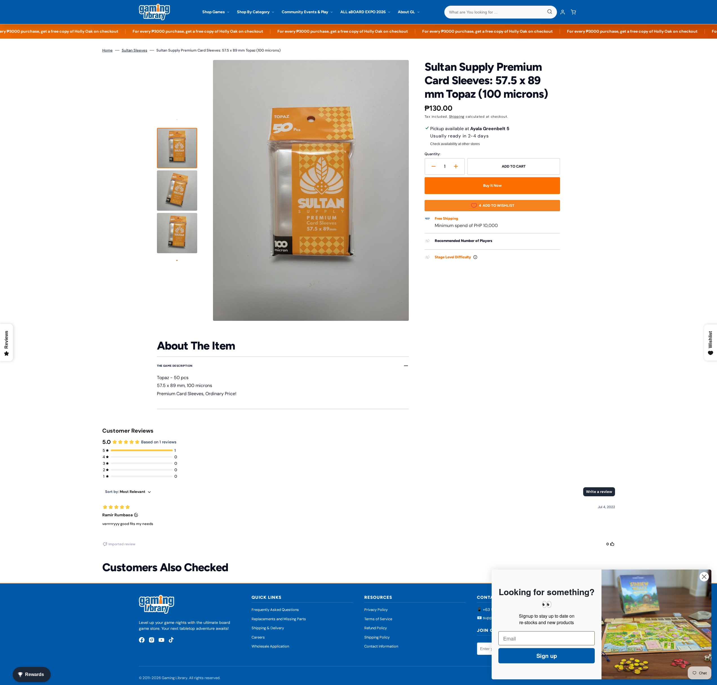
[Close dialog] (704, 577)
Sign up (546, 655)
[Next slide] (177, 261)
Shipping (457, 116)
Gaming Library (174, 677)
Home (107, 50)
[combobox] (500, 12)
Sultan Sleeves (134, 50)
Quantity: (432, 154)
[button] (573, 12)
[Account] (562, 12)
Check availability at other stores (455, 144)
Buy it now (492, 185)
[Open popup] (475, 257)
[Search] (549, 12)
